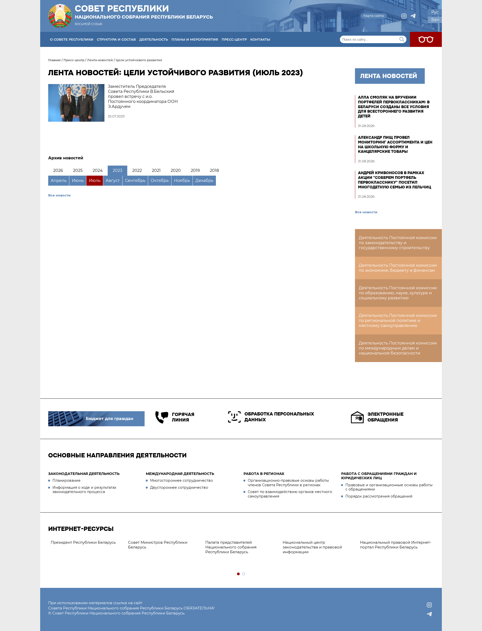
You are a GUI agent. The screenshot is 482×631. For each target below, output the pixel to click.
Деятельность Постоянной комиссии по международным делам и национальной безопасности (398, 348)
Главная (54, 60)
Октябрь (160, 180)
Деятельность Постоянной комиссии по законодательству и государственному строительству (398, 242)
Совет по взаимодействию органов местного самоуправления (290, 494)
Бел (435, 19)
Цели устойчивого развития (139, 60)
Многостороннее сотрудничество (181, 480)
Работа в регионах (264, 473)
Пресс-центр (234, 39)
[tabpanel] (87, 542)
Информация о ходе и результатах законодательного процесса (84, 489)
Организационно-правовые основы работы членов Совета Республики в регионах (288, 482)
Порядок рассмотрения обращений (378, 496)
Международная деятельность (180, 473)
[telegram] (412, 16)
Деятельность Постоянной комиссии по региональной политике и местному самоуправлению (398, 320)
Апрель (59, 180)
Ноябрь (182, 180)
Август (113, 180)
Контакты (260, 39)
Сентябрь (135, 180)
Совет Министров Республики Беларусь (157, 544)
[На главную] (60, 16)
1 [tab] (238, 574)
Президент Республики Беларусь (83, 542)
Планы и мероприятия (194, 39)
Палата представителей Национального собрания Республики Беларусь (231, 547)
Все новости (59, 195)
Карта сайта (374, 16)
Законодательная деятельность (83, 473)
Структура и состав (116, 39)
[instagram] (403, 16)
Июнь (78, 180)
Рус (435, 12)
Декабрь (204, 180)
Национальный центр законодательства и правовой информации (312, 547)
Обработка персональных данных (279, 417)
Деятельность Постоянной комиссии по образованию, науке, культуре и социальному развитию (398, 293)
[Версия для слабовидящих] (426, 39)
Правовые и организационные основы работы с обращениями (389, 487)
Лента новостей (100, 60)
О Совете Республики (71, 39)
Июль (94, 180)
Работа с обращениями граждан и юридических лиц (379, 475)
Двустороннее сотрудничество (179, 487)
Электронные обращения (385, 417)
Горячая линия (183, 417)
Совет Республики (144, 11)
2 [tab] (244, 574)
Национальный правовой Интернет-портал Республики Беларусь (395, 544)
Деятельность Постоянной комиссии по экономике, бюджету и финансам (398, 268)
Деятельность (153, 39)
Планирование (66, 480)
